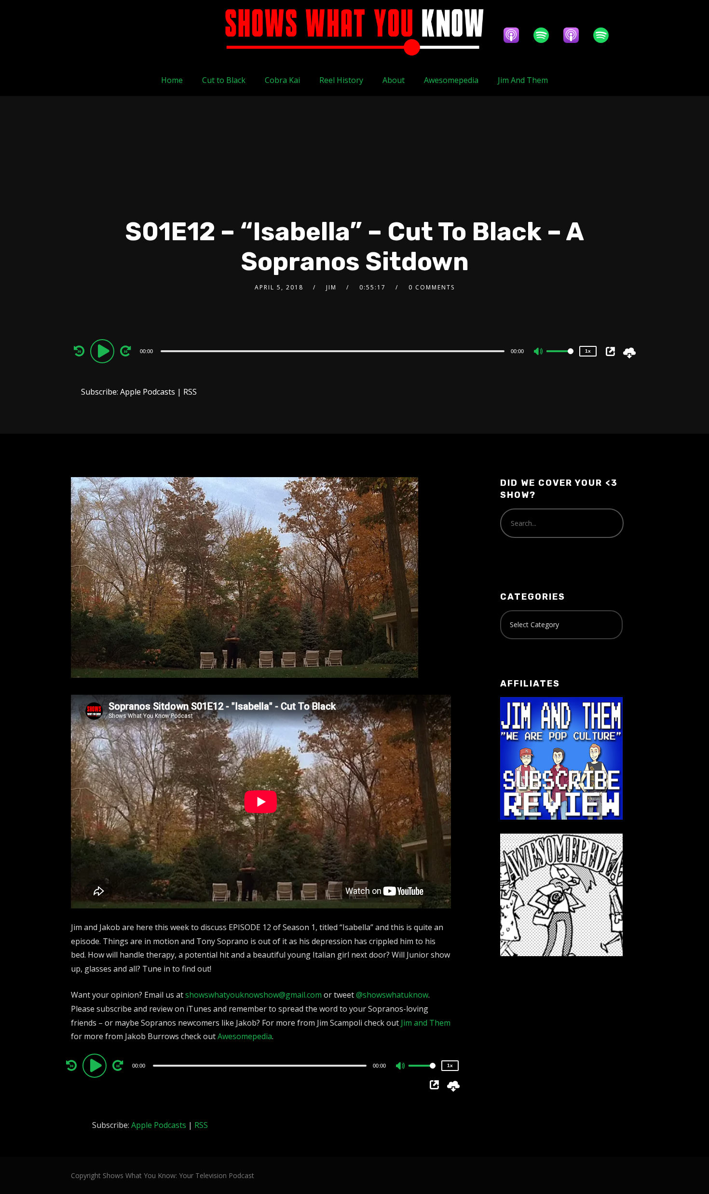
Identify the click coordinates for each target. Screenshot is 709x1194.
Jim (331, 287)
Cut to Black (223, 80)
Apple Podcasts (147, 391)
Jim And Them (523, 80)
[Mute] (539, 352)
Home (172, 80)
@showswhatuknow (392, 994)
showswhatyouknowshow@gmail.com (253, 994)
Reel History (341, 80)
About (393, 80)
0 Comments (432, 287)
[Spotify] (546, 35)
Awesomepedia (451, 80)
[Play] (103, 350)
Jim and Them (425, 1022)
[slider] (559, 359)
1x (588, 351)
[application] (334, 350)
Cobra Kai (282, 80)
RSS (190, 391)
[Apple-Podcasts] (516, 35)
